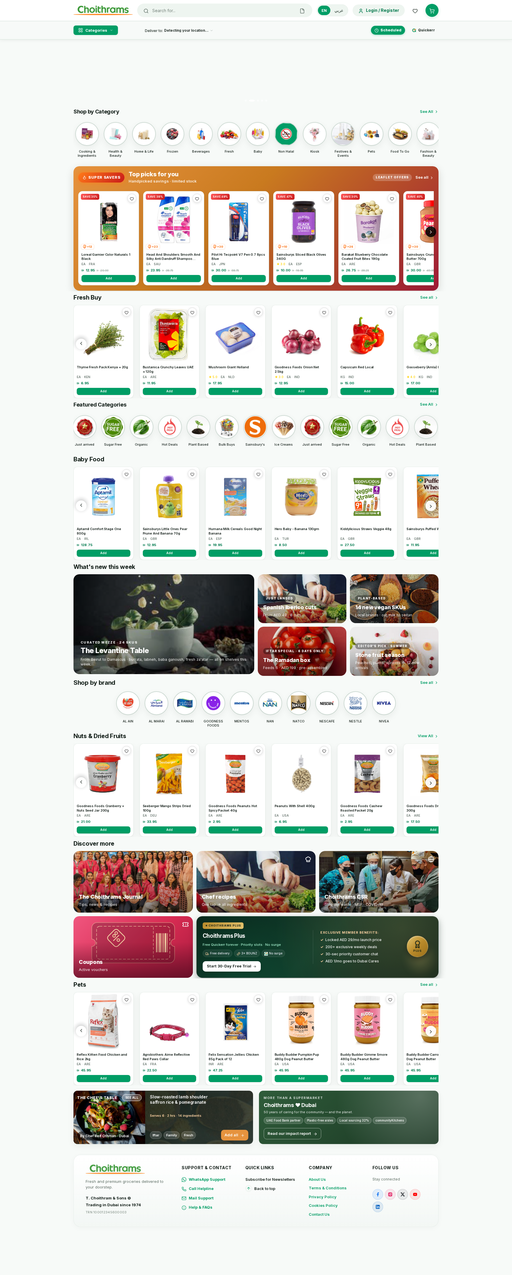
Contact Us (319, 1214)
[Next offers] (430, 231)
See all (421, 177)
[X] (402, 1194)
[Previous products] (81, 344)
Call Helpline (201, 1188)
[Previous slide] (81, 73)
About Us (317, 1179)
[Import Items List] (302, 10)
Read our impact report (289, 1133)
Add (108, 278)
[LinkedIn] (377, 1207)
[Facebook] (377, 1194)
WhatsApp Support (207, 1179)
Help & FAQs (200, 1207)
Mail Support (201, 1198)
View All (425, 735)
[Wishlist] (415, 10)
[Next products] (430, 344)
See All (426, 111)
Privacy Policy (323, 1196)
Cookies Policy (323, 1205)
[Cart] (432, 10)
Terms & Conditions (328, 1188)
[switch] (332, 10)
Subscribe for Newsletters (270, 1179)
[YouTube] (415, 1194)
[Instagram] (390, 1194)
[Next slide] (430, 73)
